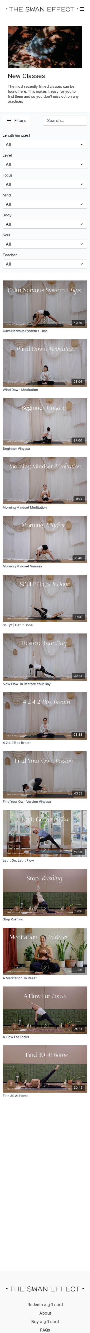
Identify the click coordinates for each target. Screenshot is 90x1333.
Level (7, 155)
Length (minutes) (16, 135)
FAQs (45, 1330)
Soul (6, 235)
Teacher (10, 255)
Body (7, 215)
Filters (20, 120)
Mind (7, 195)
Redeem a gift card (45, 1304)
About (45, 1313)
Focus (7, 175)
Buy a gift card (45, 1321)
